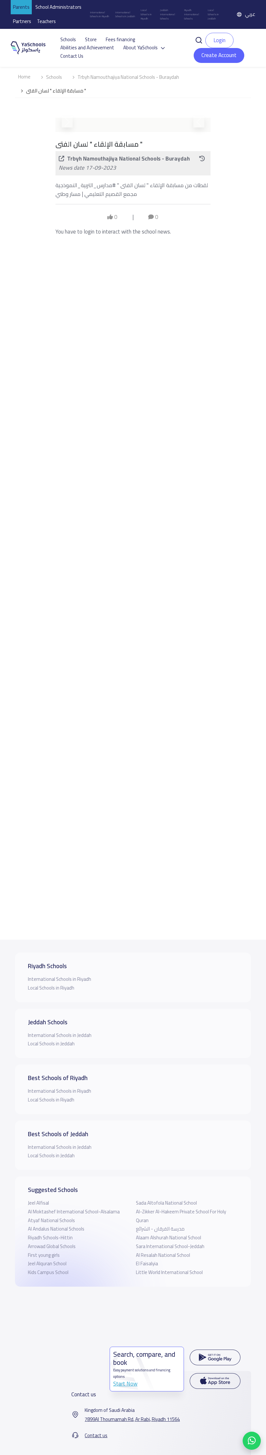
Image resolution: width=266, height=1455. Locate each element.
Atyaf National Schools (51, 1220)
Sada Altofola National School (166, 1202)
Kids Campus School (48, 1272)
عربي (250, 14)
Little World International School (169, 1272)
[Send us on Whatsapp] (252, 1441)
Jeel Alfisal (38, 1202)
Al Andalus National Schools (56, 1228)
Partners (22, 21)
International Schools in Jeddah (125, 14)
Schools (68, 39)
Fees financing (120, 39)
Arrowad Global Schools (52, 1246)
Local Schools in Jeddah (213, 14)
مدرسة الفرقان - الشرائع (160, 1228)
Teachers (46, 21)
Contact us (96, 1435)
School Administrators (58, 7)
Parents (21, 7)
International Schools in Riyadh (99, 14)
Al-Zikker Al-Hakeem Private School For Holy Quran (181, 1216)
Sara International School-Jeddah (170, 1246)
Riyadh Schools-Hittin (50, 1237)
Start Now (125, 1383)
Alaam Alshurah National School (168, 1237)
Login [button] (219, 40)
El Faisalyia (147, 1263)
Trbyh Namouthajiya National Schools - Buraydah (128, 344)
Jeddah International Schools (167, 14)
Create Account (218, 55)
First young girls (44, 1255)
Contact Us (71, 56)
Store (91, 39)
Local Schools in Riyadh (145, 14)
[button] (199, 40)
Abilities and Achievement (87, 47)
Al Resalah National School (163, 1255)
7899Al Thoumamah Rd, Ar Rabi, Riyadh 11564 (132, 1419)
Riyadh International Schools (191, 14)
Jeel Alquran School (47, 1263)
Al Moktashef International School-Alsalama (74, 1211)
